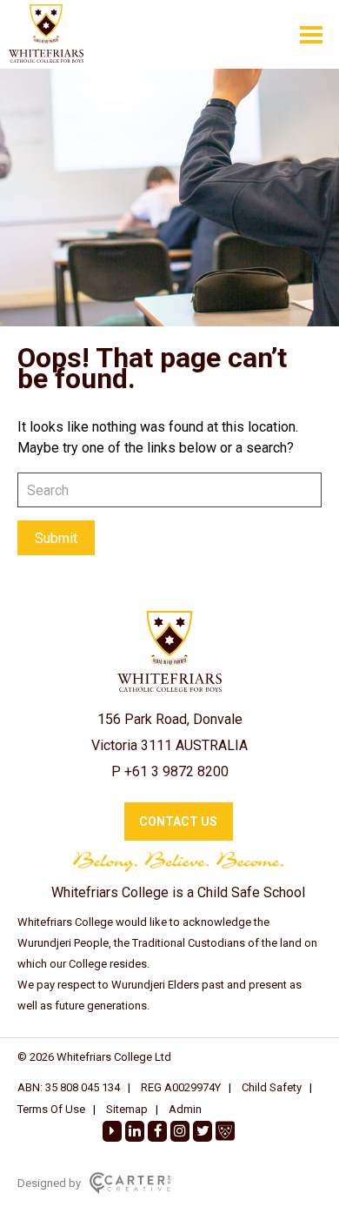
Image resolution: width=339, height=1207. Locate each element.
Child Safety (272, 1087)
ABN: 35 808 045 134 (68, 1087)
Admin (185, 1109)
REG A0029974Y (181, 1087)
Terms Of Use (51, 1109)
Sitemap (127, 1109)
